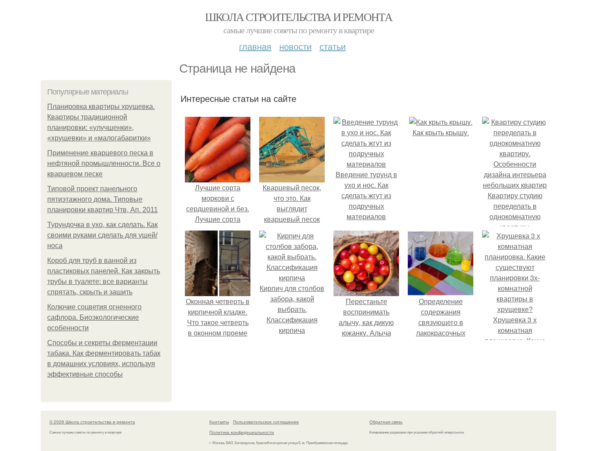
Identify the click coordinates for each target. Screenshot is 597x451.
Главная (255, 46)
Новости (295, 46)
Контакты (219, 422)
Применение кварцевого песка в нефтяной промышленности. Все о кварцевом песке (103, 163)
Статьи (332, 46)
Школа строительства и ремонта (298, 16)
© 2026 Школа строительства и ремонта (92, 422)
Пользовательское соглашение (266, 422)
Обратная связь (386, 422)
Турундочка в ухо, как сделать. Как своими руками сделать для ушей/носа (102, 235)
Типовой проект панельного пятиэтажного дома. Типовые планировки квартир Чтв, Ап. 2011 (102, 199)
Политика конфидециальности (241, 432)
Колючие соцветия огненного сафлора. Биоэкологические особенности (94, 317)
